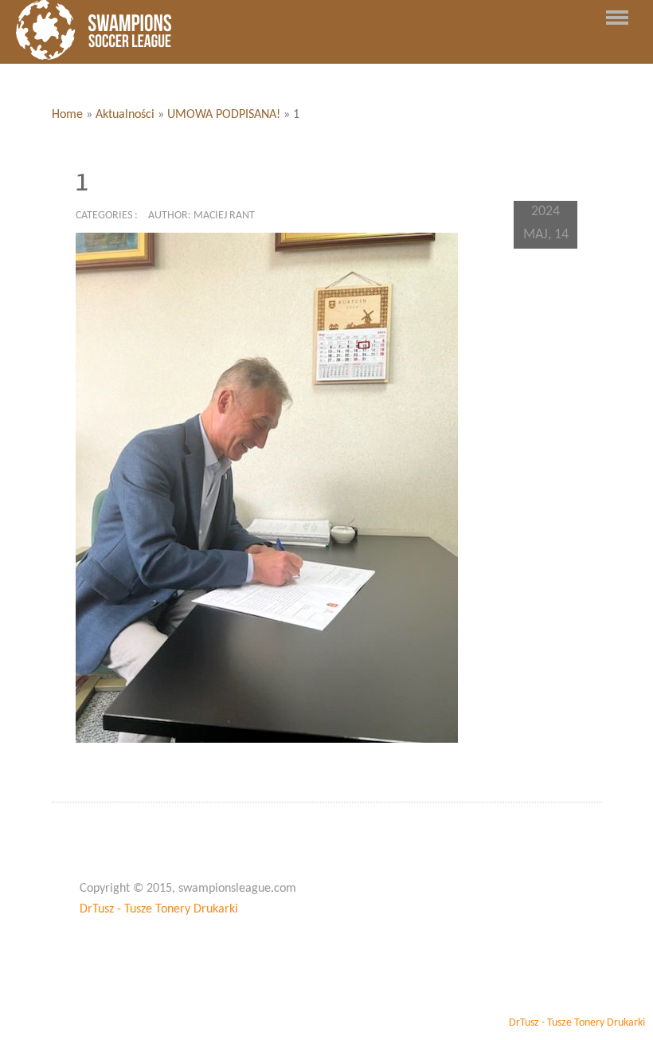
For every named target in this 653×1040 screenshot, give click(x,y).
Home (67, 114)
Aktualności (125, 114)
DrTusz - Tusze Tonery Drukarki (159, 909)
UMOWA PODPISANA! (223, 114)
